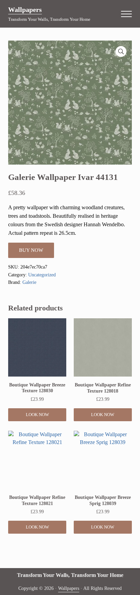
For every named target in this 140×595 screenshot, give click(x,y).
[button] (121, 51)
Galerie (29, 282)
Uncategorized (42, 274)
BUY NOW (31, 250)
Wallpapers (25, 9)
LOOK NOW (37, 414)
